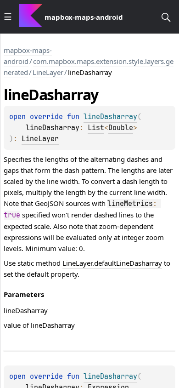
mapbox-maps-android (28, 56)
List (96, 127)
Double (120, 127)
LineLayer (48, 72)
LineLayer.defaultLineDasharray (112, 263)
